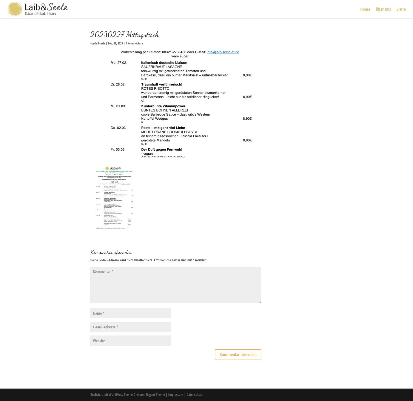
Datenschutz (194, 394)
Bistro (401, 10)
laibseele (100, 43)
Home (365, 10)
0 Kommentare (134, 43)
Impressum (176, 394)
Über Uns (383, 10)
